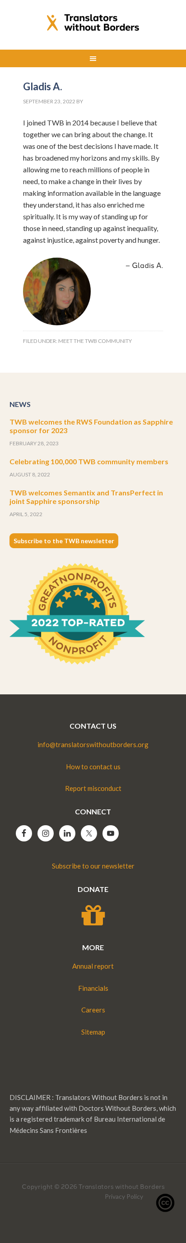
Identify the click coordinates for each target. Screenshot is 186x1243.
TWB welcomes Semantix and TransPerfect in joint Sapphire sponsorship (86, 496)
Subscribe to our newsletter (93, 866)
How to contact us (93, 766)
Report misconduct (93, 788)
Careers (93, 1010)
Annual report (93, 966)
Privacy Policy (124, 1196)
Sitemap (93, 1032)
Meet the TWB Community (95, 340)
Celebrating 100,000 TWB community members (88, 461)
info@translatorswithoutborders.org (93, 744)
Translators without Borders (93, 22)
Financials (93, 988)
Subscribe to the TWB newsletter (64, 541)
